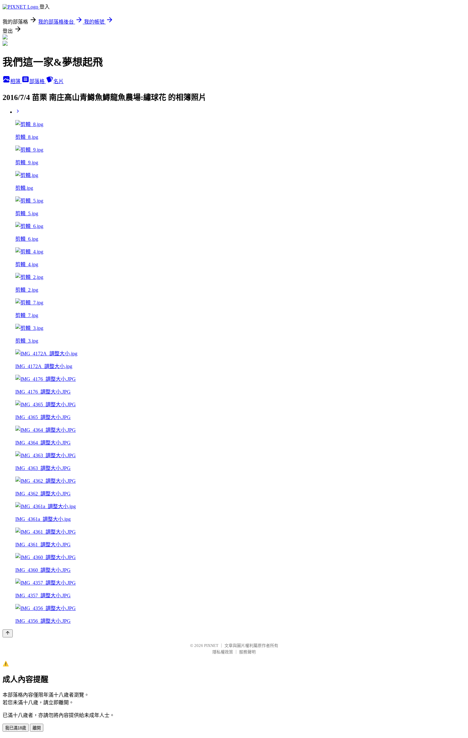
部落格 (37, 81)
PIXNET (211, 645)
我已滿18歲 (15, 728)
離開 (36, 728)
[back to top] (8, 633)
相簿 (16, 81)
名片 (58, 81)
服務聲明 (247, 651)
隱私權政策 (222, 651)
